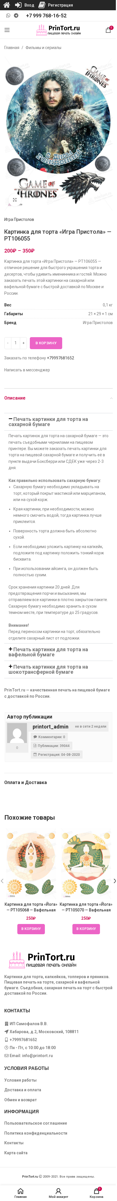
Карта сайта (16, 1153)
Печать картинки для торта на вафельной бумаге (48, 652)
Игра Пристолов (19, 219)
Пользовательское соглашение (35, 1123)
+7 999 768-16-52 (46, 16)
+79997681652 (60, 358)
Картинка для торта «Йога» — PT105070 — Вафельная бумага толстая (86, 910)
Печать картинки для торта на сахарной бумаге (48, 421)
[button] (58, 421)
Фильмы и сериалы (43, 47)
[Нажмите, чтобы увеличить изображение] (15, 200)
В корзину (46, 343)
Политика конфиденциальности (35, 1133)
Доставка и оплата (22, 1090)
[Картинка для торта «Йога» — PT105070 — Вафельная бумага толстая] (86, 863)
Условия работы (20, 1080)
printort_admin (50, 727)
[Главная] (6, 5)
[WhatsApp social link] (8, 15)
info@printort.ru (37, 1055)
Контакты (14, 1143)
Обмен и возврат (20, 1100)
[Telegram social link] (16, 15)
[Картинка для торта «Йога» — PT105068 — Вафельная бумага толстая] (31, 863)
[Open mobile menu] (7, 30)
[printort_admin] (17, 733)
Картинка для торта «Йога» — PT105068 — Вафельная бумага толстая (31, 910)
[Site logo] (58, 29)
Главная (11, 47)
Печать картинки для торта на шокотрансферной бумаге (48, 669)
